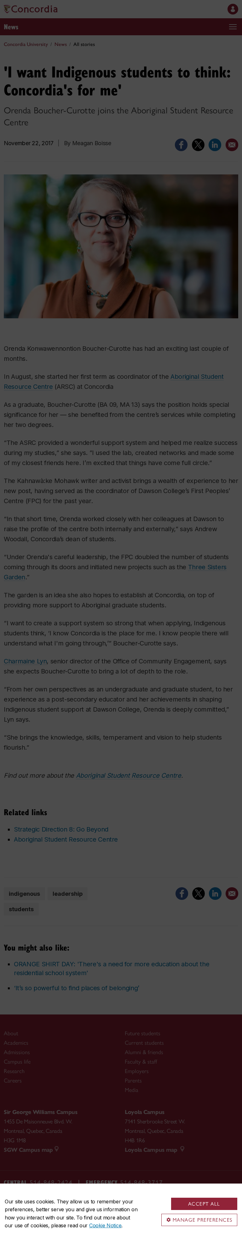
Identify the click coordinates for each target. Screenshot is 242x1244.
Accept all (204, 1204)
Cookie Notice (105, 1225)
